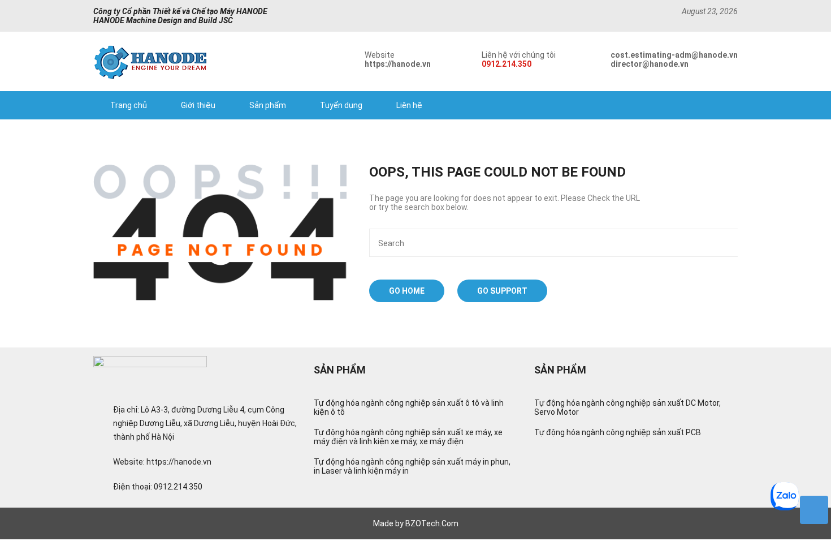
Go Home (407, 290)
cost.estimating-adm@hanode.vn (674, 54)
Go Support (502, 290)
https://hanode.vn (398, 63)
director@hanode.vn (650, 63)
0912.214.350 (506, 63)
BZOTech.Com (431, 523)
